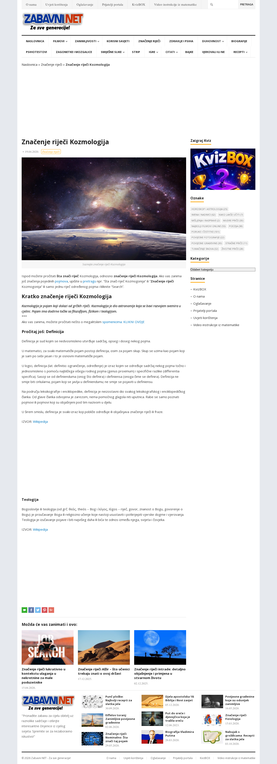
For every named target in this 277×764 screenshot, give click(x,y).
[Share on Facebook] (31, 610)
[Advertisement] (138, 102)
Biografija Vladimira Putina (179, 733)
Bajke (189, 52)
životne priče (232, 248)
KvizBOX (138, 4)
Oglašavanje (85, 4)
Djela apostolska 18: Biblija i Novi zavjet (179, 698)
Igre (152, 52)
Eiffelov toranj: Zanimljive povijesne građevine (120, 718)
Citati (170, 52)
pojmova (61, 281)
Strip (136, 52)
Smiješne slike (111, 52)
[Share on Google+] (51, 610)
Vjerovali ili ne (213, 52)
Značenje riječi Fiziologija (235, 717)
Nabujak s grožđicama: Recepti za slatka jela (239, 735)
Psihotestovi (36, 52)
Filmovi (58, 41)
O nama (31, 4)
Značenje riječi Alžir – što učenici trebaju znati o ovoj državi (104, 671)
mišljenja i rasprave (206, 220)
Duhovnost (211, 41)
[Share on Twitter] (38, 610)
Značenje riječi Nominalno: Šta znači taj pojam (116, 737)
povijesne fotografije (208, 237)
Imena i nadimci (203, 214)
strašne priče (236, 243)
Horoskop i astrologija (209, 209)
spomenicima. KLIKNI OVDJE (123, 322)
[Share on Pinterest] (44, 610)
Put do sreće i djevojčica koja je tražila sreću (177, 716)
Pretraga (246, 4)
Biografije (239, 41)
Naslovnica (35, 41)
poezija (236, 226)
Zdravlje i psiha (181, 41)
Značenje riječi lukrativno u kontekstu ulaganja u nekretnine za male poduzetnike (43, 675)
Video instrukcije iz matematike (175, 4)
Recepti (239, 52)
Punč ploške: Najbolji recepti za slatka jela (118, 700)
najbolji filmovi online (208, 226)
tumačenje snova (205, 248)
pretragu (89, 281)
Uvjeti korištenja (56, 4)
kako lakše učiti (231, 214)
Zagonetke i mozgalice (74, 52)
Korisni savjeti (118, 41)
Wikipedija (40, 421)
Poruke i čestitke (205, 231)
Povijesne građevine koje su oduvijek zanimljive (239, 700)
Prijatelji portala (112, 4)
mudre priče (233, 220)
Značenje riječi (149, 41)
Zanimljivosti (85, 41)
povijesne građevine (207, 243)
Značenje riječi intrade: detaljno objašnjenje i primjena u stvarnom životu (160, 673)
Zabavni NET (39, 758)
